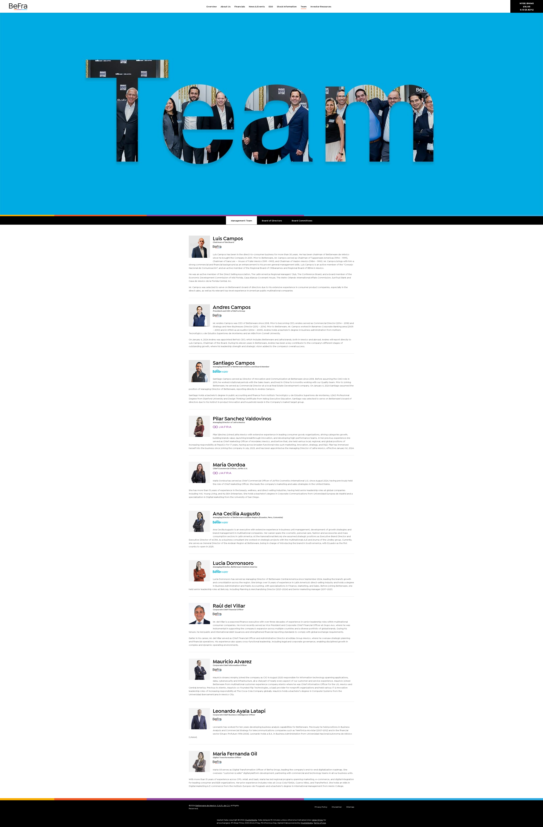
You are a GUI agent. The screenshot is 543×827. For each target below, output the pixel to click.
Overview (211, 6)
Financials (239, 6)
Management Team (241, 220)
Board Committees (302, 220)
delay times (317, 820)
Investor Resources (321, 6)
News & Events (257, 6)
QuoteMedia (251, 820)
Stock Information (287, 6)
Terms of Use (320, 822)
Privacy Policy (321, 807)
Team (304, 6)
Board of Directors (272, 220)
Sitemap (350, 807)
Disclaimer (337, 807)
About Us (225, 6)
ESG (271, 6)
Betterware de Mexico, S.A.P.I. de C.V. (212, 805)
